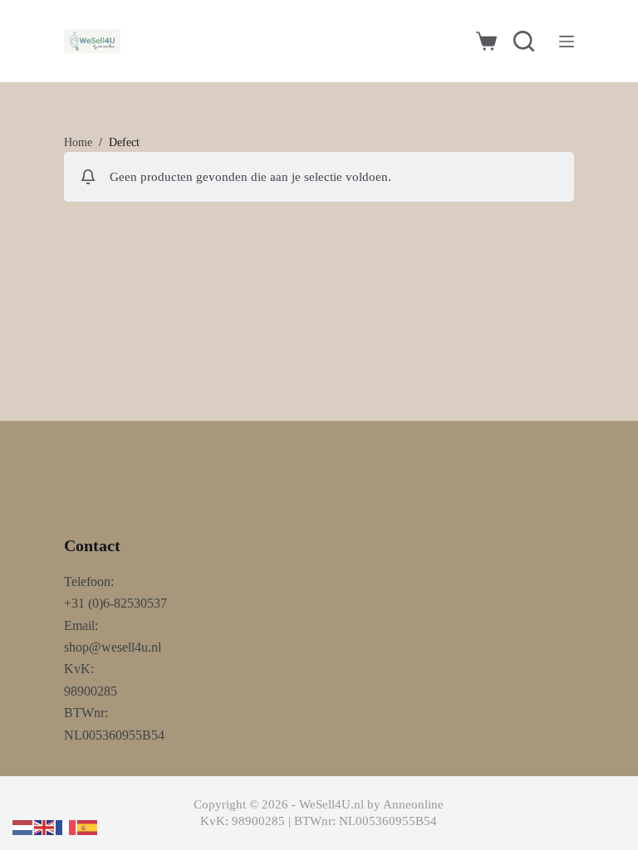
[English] (45, 826)
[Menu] (566, 41)
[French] (66, 826)
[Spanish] (88, 826)
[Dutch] (23, 826)
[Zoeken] (523, 41)
